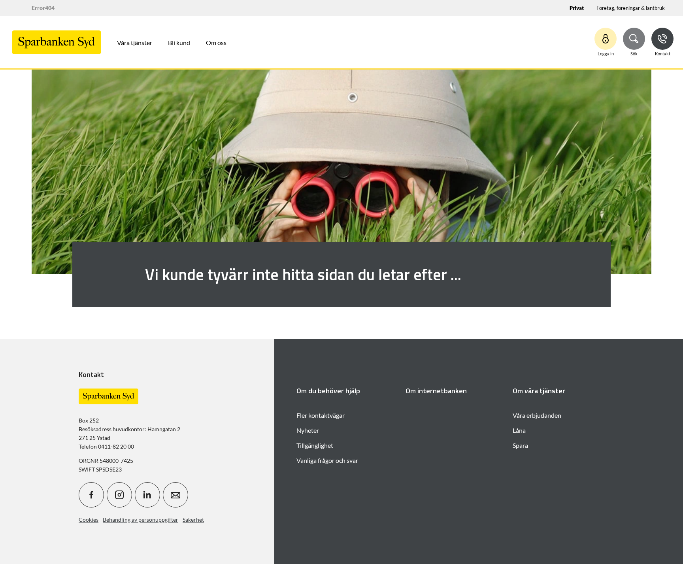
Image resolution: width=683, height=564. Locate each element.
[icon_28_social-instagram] (119, 494)
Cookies (88, 519)
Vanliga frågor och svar (327, 460)
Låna (519, 430)
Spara (520, 445)
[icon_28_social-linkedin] (147, 494)
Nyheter (307, 430)
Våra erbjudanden (537, 415)
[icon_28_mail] (175, 494)
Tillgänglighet (314, 445)
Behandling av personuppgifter (140, 519)
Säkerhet (193, 519)
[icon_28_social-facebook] (91, 494)
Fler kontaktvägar (320, 415)
